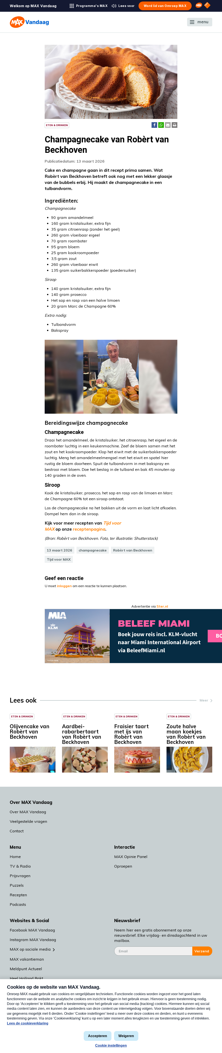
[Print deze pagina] (174, 125)
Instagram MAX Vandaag (33, 939)
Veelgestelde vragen (28, 821)
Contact (17, 830)
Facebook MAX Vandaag (32, 930)
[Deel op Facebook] (154, 125)
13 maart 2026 (59, 550)
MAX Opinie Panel (130, 856)
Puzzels (17, 885)
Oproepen (123, 866)
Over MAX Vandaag (28, 811)
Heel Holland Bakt (26, 978)
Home (15, 856)
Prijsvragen (20, 875)
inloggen (64, 586)
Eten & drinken (57, 125)
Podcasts (18, 904)
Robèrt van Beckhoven (132, 550)
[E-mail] (168, 125)
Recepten (18, 894)
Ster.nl (162, 606)
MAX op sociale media (30, 949)
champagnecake (93, 550)
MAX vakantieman (27, 959)
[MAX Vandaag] (29, 22)
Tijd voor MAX (59, 559)
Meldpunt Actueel (26, 968)
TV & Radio (20, 866)
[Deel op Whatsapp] (161, 125)
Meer (204, 700)
